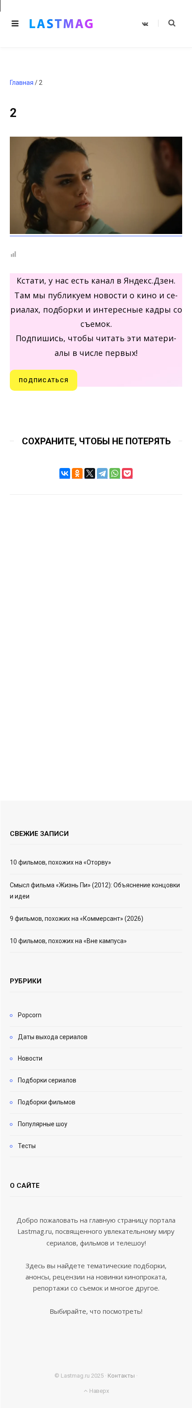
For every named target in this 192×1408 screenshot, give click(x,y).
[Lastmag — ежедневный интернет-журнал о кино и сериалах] (61, 23)
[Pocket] (127, 473)
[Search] (166, 23)
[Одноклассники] (77, 473)
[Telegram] (102, 473)
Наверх (98, 1390)
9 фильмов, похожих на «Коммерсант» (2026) (76, 918)
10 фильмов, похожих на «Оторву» (60, 862)
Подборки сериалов (47, 1080)
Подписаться (43, 380)
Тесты (27, 1145)
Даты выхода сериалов (53, 1036)
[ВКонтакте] (64, 473)
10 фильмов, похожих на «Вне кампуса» (68, 940)
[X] (89, 473)
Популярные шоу (42, 1124)
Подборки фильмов (46, 1102)
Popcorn (30, 1015)
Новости (30, 1058)
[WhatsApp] (114, 473)
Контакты (121, 1375)
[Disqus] (96, 635)
